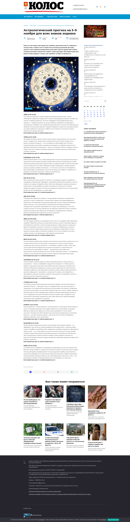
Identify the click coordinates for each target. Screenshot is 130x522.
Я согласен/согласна (113, 519)
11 (87, 112)
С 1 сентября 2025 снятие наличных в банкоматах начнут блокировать (95, 132)
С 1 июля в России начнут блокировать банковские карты (93, 145)
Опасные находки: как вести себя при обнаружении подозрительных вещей (33, 440)
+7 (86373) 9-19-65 (78, 5)
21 (97, 114)
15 (100, 112)
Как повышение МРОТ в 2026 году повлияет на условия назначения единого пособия (94, 139)
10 (84, 112)
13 (94, 112)
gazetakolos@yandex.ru (80, 9)
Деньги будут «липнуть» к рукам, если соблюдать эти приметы (94, 156)
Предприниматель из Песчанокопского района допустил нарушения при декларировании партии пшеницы (95, 185)
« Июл (85, 123)
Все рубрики (39, 16)
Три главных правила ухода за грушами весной (93, 151)
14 (97, 112)
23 (104, 114)
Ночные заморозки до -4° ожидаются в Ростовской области (94, 172)
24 (84, 116)
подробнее (41, 519)
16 (103, 112)
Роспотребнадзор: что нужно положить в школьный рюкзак (32, 401)
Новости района (65, 16)
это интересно (28, 367)
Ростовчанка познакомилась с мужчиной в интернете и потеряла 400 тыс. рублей (95, 88)
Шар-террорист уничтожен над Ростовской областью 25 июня (93, 178)
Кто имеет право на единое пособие (95, 162)
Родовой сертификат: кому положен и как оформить (53, 401)
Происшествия (52, 16)
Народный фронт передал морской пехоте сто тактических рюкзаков (75, 440)
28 (97, 116)
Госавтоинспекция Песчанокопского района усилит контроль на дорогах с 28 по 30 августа (54, 441)
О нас (74, 16)
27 (94, 116)
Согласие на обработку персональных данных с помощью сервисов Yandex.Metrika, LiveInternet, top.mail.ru (60, 494)
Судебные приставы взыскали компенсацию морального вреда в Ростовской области (75, 407)
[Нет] (128, 519)
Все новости (28, 16)
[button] (30, 372)
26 (91, 116)
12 (91, 112)
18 (87, 114)
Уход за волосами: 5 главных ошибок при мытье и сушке (95, 444)
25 (88, 116)
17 (84, 114)
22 (100, 114)
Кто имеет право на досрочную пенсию (93, 166)
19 (91, 114)
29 (100, 116)
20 (94, 114)
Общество (28, 108)
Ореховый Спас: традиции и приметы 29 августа (96, 412)
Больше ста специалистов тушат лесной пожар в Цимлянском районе (93, 65)
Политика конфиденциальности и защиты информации (45, 491)
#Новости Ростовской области (93, 45)
